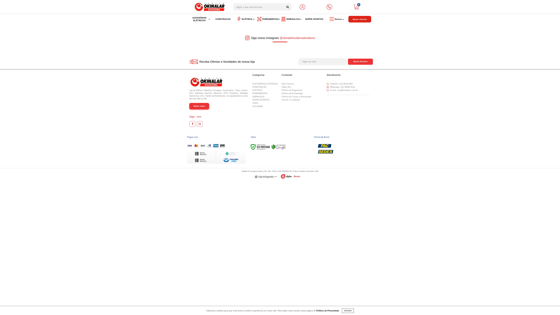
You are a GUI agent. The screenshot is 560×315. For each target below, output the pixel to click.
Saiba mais (199, 106)
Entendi (348, 310)
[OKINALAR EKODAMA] (209, 6)
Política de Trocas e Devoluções (297, 97)
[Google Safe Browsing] (278, 147)
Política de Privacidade (292, 93)
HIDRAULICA (258, 97)
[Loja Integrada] (266, 176)
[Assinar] (360, 62)
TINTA (255, 103)
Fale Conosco (288, 84)
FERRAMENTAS (260, 93)
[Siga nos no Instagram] (200, 124)
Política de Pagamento (292, 90)
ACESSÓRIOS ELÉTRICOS (265, 84)
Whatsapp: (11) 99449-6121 (342, 87)
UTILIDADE (257, 106)
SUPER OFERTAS (261, 100)
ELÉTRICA (257, 90)
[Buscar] (287, 7)
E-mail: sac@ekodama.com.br (344, 90)
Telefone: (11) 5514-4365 (341, 84)
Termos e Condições (291, 100)
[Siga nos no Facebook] (192, 124)
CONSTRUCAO (259, 87)
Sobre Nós (286, 87)
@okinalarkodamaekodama (297, 38)
